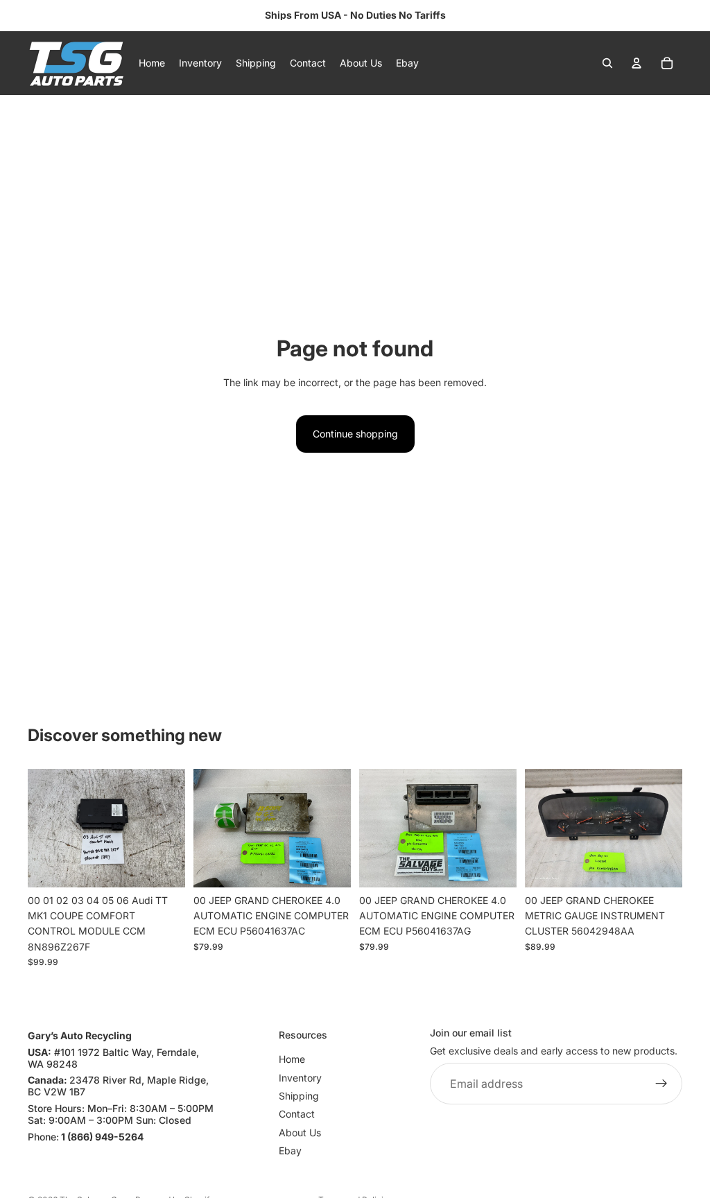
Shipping (299, 1096)
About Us (300, 1132)
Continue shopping (355, 434)
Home (292, 1059)
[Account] (636, 63)
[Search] (607, 63)
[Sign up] (661, 1083)
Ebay (290, 1150)
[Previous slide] (43, 828)
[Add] (163, 865)
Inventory (300, 1077)
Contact (297, 1114)
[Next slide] (170, 828)
